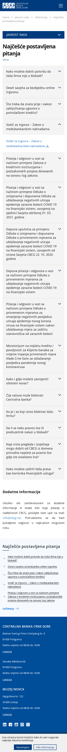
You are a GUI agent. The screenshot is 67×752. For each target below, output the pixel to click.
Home (6, 17)
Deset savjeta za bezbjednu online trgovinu (30, 90)
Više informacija (45, 747)
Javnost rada (22, 17)
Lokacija (7, 651)
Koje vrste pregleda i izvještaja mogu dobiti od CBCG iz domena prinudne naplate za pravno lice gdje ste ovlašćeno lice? (29, 450)
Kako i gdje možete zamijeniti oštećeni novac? (27, 381)
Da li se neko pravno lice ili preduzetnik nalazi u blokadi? (27, 430)
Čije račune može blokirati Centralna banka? (24, 397)
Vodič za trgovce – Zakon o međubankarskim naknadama (27, 127)
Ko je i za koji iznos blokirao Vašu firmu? (29, 414)
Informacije (41, 17)
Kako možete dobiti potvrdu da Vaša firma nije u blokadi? (28, 73)
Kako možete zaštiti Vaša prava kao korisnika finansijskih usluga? (30, 471)
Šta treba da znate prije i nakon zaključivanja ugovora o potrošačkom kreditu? (29, 108)
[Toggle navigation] (57, 6)
